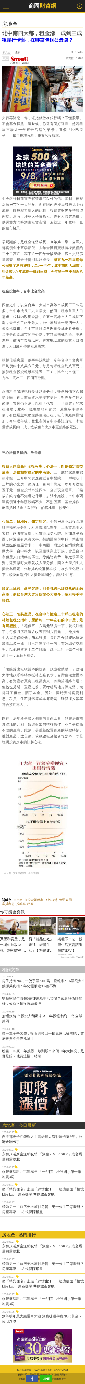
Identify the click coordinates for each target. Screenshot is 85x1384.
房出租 (18, 900)
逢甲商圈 (65, 900)
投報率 (21, 904)
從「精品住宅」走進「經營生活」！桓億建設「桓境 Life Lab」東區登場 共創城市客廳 (41, 945)
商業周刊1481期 (19, 63)
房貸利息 (8, 904)
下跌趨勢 (51, 900)
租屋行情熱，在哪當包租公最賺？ (37, 40)
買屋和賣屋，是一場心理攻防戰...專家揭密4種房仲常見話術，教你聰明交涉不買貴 (13, 945)
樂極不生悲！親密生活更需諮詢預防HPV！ (70, 944)
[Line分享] (47, 1378)
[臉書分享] (33, 1378)
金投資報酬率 (33, 900)
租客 (30, 904)
